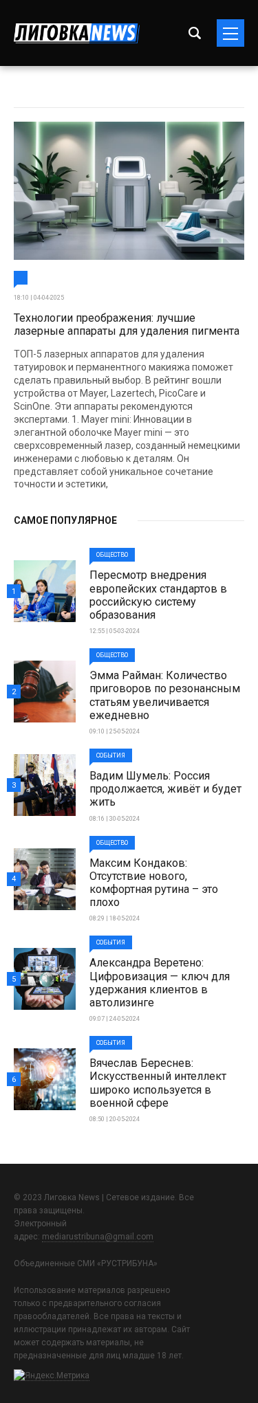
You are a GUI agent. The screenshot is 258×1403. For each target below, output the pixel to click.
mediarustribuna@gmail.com (97, 1236)
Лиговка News (77, 33)
